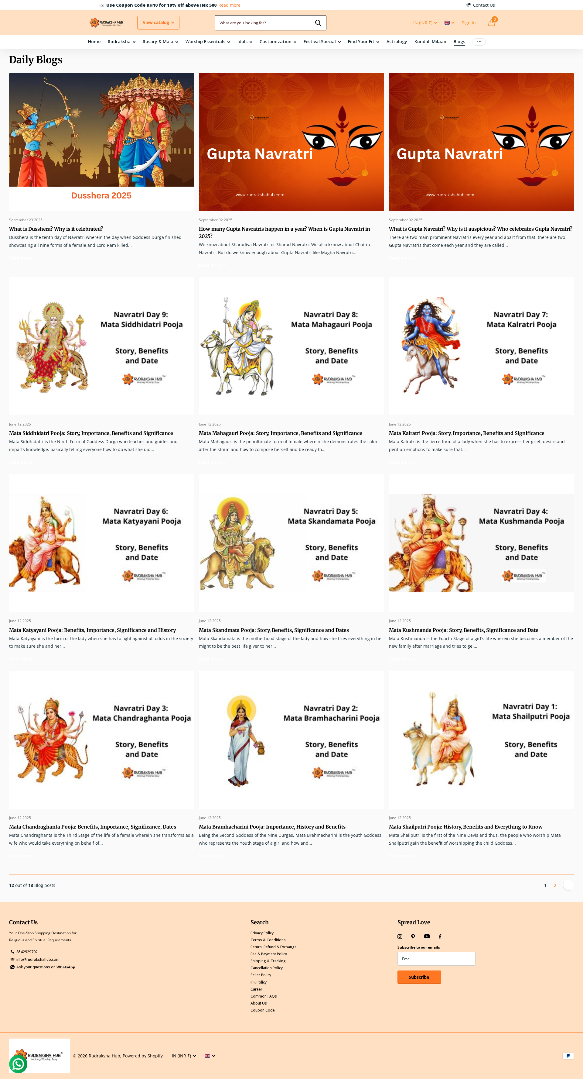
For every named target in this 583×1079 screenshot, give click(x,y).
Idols (242, 41)
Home (94, 41)
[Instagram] (399, 936)
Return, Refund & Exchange (274, 947)
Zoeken (318, 22)
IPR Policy (259, 982)
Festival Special (320, 41)
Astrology (397, 41)
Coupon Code (263, 1010)
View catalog (156, 22)
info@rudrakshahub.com (38, 959)
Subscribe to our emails (418, 947)
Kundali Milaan (430, 41)
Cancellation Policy (267, 967)
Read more (218, 5)
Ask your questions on (45, 967)
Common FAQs (264, 996)
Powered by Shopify (143, 1056)
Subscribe (419, 977)
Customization (276, 41)
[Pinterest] (413, 936)
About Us (259, 1003)
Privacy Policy (262, 933)
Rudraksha (119, 41)
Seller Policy (261, 974)
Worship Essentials (205, 41)
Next (568, 885)
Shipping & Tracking (268, 961)
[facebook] (440, 937)
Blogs (459, 41)
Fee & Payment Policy (269, 954)
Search (260, 922)
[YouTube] (427, 937)
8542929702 (27, 951)
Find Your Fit (361, 41)
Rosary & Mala (158, 41)
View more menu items (479, 42)
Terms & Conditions (268, 940)
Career (256, 989)
